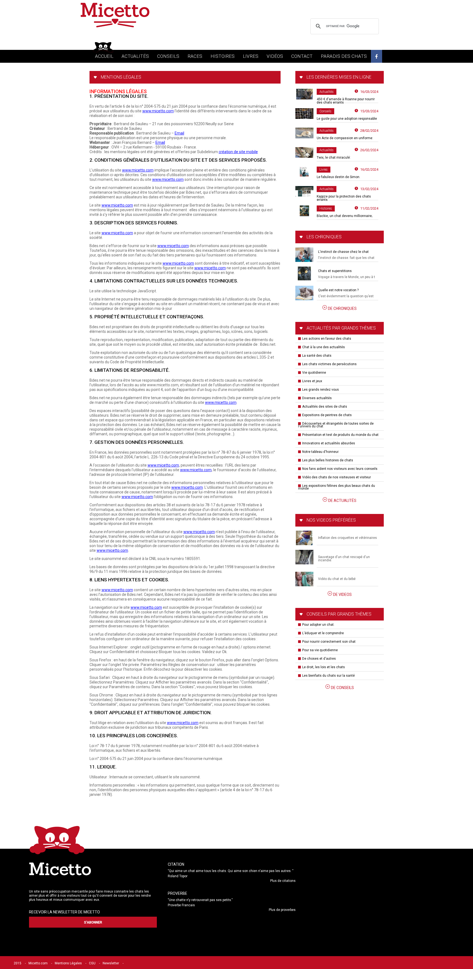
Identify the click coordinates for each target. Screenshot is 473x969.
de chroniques (342, 308)
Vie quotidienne (314, 373)
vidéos (275, 56)
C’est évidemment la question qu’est (346, 296)
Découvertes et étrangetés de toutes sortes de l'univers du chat (336, 425)
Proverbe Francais (181, 905)
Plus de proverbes (282, 909)
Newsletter (111, 963)
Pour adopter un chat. (318, 625)
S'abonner (93, 922)
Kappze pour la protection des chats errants (344, 198)
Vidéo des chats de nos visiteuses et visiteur (336, 477)
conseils (168, 56)
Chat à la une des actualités (323, 347)
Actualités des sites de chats (324, 406)
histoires (222, 56)
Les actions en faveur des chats (326, 339)
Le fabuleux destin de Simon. (338, 177)
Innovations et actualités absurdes (328, 443)
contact (302, 56)
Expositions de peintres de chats (327, 415)
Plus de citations (283, 880)
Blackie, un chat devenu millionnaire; (344, 216)
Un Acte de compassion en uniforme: (345, 138)
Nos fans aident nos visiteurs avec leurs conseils (339, 469)
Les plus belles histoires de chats (327, 460)
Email (179, 133)
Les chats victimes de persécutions (329, 364)
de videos (342, 594)
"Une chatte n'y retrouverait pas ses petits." (200, 900)
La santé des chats (316, 356)
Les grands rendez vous (320, 389)
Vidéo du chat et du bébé (337, 579)
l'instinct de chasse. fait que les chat (346, 258)
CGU (92, 963)
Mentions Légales (68, 963)
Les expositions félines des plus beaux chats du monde (336, 487)
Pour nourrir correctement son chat (329, 642)
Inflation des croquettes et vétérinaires (347, 538)
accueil (104, 56)
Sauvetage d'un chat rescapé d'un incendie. (344, 558)
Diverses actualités (317, 398)
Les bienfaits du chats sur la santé (328, 676)
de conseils (342, 687)
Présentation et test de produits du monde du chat (340, 435)
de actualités (342, 500)
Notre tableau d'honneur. (320, 452)
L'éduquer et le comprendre (323, 633)
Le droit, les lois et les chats (323, 667)
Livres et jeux (312, 381)
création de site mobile (238, 152)
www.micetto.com (158, 111)
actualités (135, 56)
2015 (17, 963)
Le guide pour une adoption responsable (347, 119)
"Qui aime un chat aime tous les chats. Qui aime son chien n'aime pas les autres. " (230, 871)
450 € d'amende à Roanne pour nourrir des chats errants (346, 100)
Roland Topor (178, 876)
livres (250, 56)
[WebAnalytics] (138, 963)
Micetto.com (38, 963)
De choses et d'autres (319, 659)
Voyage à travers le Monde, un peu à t (346, 277)
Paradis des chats (344, 56)
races (195, 56)
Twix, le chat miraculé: (334, 157)
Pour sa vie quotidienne (320, 650)
